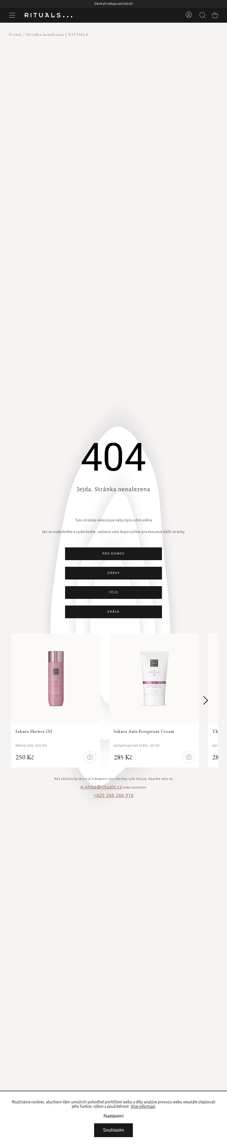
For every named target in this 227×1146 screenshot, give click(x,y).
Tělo (113, 592)
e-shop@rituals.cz (101, 787)
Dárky (113, 573)
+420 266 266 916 (114, 795)
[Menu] (12, 15)
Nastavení (113, 1116)
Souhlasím (113, 1130)
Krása (113, 612)
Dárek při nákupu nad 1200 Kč (113, 4)
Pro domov (113, 553)
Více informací (143, 1106)
